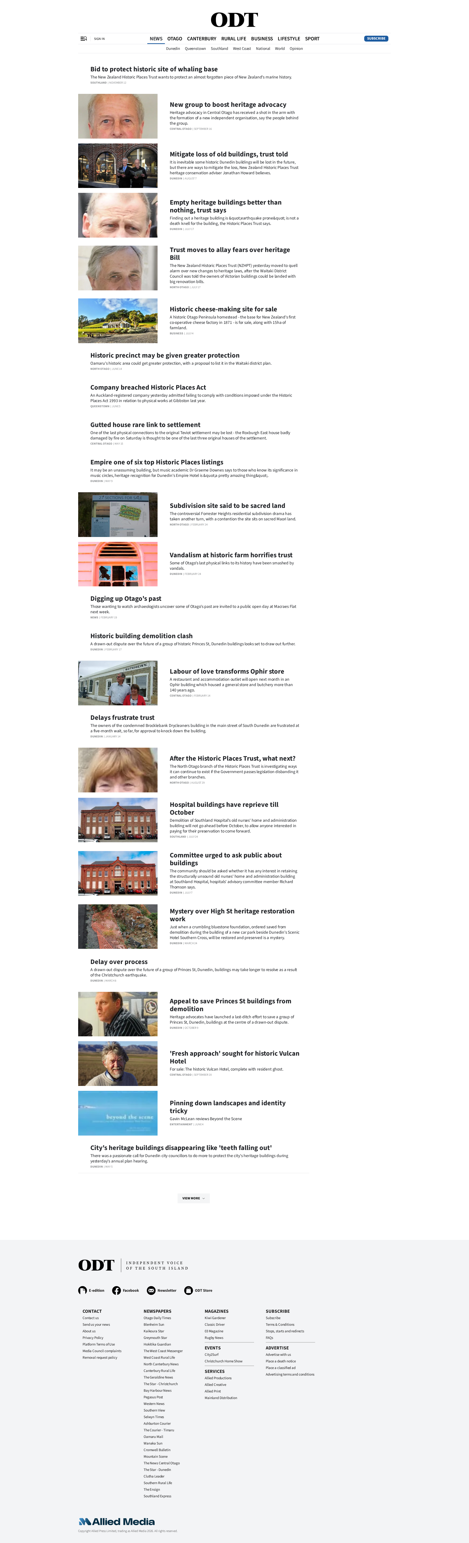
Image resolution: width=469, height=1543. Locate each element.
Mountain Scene (156, 1456)
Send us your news (96, 1324)
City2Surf (211, 1354)
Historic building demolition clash (141, 636)
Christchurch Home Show (224, 1361)
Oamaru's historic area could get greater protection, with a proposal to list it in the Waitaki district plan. (181, 363)
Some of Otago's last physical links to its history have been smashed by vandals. (232, 565)
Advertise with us (278, 1354)
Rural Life (233, 38)
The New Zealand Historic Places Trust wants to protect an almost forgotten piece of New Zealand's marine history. (191, 77)
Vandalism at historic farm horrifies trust (231, 555)
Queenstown (195, 49)
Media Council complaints (102, 1351)
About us (89, 1331)
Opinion (296, 49)
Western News (154, 1403)
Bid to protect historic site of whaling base (154, 69)
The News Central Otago (162, 1463)
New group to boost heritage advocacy (228, 104)
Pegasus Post (153, 1397)
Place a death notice (281, 1361)
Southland (219, 49)
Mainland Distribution (221, 1398)
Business (262, 38)
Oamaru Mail (153, 1436)
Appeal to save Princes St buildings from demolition (230, 1005)
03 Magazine (214, 1331)
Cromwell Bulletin (157, 1450)
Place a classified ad (281, 1367)
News (156, 38)
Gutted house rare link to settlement (145, 425)
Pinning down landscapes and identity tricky (228, 1107)
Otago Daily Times (157, 1318)
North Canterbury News (161, 1364)
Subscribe (376, 38)
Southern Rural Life (158, 1483)
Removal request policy (100, 1357)
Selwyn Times (154, 1417)
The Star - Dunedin (157, 1469)
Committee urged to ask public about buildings (226, 859)
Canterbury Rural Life (159, 1370)
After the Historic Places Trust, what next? (233, 758)
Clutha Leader (154, 1476)
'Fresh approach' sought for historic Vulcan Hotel (234, 1057)
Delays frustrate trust (122, 717)
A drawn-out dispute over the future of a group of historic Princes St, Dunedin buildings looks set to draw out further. (192, 644)
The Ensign (152, 1489)
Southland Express (157, 1496)
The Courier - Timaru (159, 1430)
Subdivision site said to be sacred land (227, 506)
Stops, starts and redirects (285, 1331)
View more (191, 1198)
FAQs (269, 1337)
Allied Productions (218, 1378)
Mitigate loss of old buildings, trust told (229, 154)
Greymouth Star (155, 1337)
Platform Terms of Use (99, 1344)
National (263, 49)
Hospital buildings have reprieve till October (224, 808)
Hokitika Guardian (157, 1344)
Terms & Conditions (280, 1324)
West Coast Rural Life (159, 1357)
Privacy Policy (93, 1337)
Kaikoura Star (154, 1331)
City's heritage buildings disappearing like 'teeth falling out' (181, 1148)
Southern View (154, 1410)
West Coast (242, 49)
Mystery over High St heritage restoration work (232, 915)
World (280, 49)
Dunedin (173, 49)
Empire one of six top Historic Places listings (156, 462)
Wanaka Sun (153, 1443)
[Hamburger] (84, 38)
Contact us (91, 1318)
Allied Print (213, 1391)
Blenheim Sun (154, 1324)
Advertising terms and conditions (290, 1374)
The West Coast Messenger (163, 1351)
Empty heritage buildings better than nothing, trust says (226, 206)
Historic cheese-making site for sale (223, 309)
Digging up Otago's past (125, 598)
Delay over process (119, 962)
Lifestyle (289, 38)
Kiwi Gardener (215, 1318)
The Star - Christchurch (161, 1384)
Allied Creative (215, 1384)
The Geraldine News (158, 1377)
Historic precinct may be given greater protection (165, 355)
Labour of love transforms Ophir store (227, 671)
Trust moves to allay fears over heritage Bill (230, 254)
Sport (312, 38)
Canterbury (201, 38)
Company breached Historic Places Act (148, 387)
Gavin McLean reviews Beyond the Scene (206, 1119)
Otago (174, 38)
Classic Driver (215, 1324)
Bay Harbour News (157, 1390)
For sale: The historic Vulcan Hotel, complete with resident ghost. (226, 1069)
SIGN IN (99, 38)
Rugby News (214, 1337)
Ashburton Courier (157, 1423)
